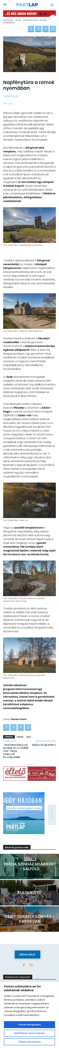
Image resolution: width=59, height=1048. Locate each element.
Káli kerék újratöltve (44, 744)
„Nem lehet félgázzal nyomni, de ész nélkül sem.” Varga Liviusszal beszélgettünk (15, 751)
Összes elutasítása (29, 1041)
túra (28, 736)
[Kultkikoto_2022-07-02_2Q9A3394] (29, 892)
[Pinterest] (45, 29)
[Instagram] (31, 965)
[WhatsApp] (53, 29)
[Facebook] (31, 29)
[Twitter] (38, 29)
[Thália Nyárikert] (29, 866)
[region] (29, 1015)
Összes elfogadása (29, 1024)
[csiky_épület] (29, 919)
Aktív (18, 20)
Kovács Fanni (18, 719)
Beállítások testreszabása (29, 1033)
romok (20, 736)
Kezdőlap (8, 20)
